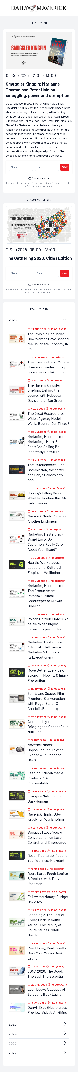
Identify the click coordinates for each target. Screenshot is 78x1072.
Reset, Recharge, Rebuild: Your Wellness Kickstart (48, 858)
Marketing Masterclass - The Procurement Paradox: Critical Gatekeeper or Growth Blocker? (46, 595)
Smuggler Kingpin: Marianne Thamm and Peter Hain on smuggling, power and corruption (37, 89)
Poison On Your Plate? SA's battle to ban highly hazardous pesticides (48, 624)
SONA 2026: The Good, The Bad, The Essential (46, 973)
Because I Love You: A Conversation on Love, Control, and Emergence (47, 837)
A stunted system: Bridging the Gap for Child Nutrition (48, 726)
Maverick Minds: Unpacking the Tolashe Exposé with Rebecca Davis (46, 752)
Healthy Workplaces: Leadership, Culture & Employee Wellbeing (45, 567)
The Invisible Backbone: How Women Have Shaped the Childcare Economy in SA (48, 341)
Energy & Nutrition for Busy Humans (45, 798)
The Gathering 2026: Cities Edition (39, 258)
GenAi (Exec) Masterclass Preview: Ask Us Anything (47, 1009)
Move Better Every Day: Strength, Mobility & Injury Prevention (48, 675)
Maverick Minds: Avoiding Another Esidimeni (47, 518)
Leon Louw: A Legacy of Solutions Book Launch (46, 991)
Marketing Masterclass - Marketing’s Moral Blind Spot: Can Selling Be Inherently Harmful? (46, 444)
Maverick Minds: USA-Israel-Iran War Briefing (46, 816)
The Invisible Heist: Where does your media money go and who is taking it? (48, 367)
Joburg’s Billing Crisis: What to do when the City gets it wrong (47, 498)
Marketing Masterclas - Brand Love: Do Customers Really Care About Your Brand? (45, 541)
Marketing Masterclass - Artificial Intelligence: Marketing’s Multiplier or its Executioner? (46, 649)
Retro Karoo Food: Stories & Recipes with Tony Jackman (48, 878)
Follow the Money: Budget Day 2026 (48, 899)
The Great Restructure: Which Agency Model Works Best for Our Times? (48, 418)
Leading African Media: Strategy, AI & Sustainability (46, 778)
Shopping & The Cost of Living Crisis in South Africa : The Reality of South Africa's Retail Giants (46, 924)
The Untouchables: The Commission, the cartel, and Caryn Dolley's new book (46, 472)
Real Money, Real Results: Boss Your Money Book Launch (47, 953)
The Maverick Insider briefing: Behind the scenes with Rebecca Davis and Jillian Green (45, 392)
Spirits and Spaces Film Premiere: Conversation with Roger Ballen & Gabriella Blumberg (46, 701)
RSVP (65, 167)
